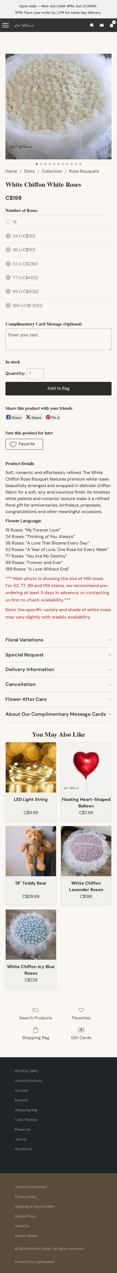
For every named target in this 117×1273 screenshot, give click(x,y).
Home (11, 171)
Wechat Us (23, 1148)
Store (29, 171)
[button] (24, 444)
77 (25, 278)
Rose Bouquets (84, 171)
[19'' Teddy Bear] (31, 851)
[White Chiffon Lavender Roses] (86, 851)
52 (25, 264)
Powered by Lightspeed (34, 1261)
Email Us (21, 1100)
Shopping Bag (36, 1037)
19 (15, 222)
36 (24, 250)
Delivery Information (29, 669)
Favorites (81, 1018)
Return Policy (25, 1216)
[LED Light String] (31, 767)
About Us (22, 1225)
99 (26, 291)
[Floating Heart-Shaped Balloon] (86, 767)
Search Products (35, 1018)
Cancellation (20, 684)
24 (24, 236)
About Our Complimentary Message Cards (55, 714)
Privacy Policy (26, 1196)
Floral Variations (24, 640)
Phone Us (22, 1129)
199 (27, 305)
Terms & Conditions (31, 1186)
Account (21, 1090)
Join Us (21, 1139)
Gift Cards (81, 1037)
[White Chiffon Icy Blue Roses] (31, 935)
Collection (52, 171)
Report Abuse (26, 1235)
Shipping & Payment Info (34, 1206)
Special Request (24, 655)
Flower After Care (26, 699)
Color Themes (26, 1119)
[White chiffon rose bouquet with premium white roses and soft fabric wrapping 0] (58, 106)
